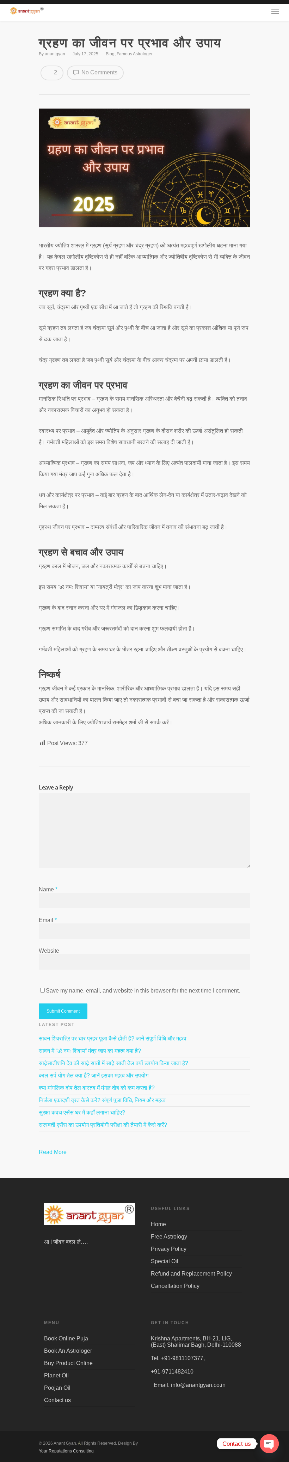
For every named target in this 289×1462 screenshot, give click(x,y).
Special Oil (164, 1261)
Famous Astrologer (135, 53)
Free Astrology (169, 1237)
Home (158, 1224)
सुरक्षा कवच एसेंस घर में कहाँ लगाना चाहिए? (82, 1113)
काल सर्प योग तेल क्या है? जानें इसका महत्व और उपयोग (93, 1076)
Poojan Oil (57, 1388)
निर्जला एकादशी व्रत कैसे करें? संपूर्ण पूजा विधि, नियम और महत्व (102, 1100)
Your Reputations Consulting (66, 1451)
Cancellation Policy (175, 1286)
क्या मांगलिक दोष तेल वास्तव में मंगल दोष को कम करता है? (97, 1088)
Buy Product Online (68, 1363)
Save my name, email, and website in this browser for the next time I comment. (143, 991)
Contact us (57, 1400)
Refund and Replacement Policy (191, 1274)
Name (48, 889)
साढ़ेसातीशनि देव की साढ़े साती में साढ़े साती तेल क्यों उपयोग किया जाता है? (113, 1063)
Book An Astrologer (68, 1351)
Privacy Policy (168, 1249)
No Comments (98, 72)
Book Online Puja (66, 1338)
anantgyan (55, 53)
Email (48, 920)
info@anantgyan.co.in (198, 1385)
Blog (110, 53)
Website (49, 951)
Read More (53, 1152)
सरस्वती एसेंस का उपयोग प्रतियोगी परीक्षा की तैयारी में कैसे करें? (103, 1125)
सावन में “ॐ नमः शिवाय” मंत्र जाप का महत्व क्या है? (90, 1051)
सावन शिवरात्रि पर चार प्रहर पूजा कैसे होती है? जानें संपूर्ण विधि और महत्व (112, 1039)
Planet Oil (56, 1375)
